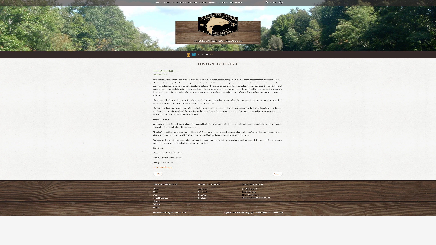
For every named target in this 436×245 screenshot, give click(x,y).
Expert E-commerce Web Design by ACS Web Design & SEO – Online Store (253, 212)
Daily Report (235, 2)
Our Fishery (178, 2)
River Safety (202, 198)
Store (157, 2)
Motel (167, 2)
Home (156, 188)
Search (156, 207)
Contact (223, 2)
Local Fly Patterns (197, 2)
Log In (273, 2)
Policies (156, 204)
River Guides (203, 191)
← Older (158, 174)
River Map (202, 195)
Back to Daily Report (163, 167)
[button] (267, 2)
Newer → (277, 174)
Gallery (213, 2)
